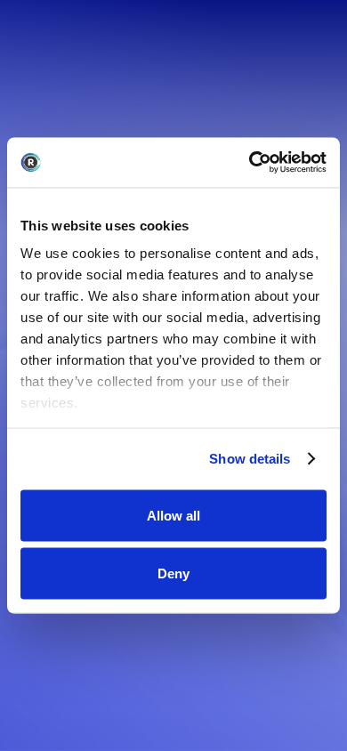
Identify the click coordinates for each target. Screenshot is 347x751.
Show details (249, 458)
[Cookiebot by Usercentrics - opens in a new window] (250, 162)
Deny (173, 573)
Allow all (173, 514)
